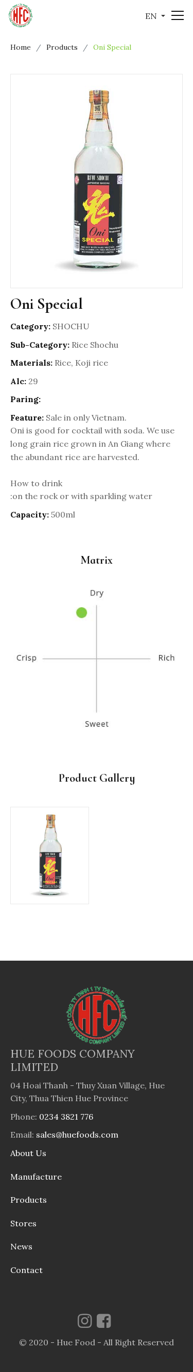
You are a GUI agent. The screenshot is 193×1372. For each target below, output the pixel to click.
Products (62, 47)
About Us (28, 1153)
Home (20, 47)
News (21, 1246)
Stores (23, 1223)
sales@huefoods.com (77, 1134)
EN (152, 16)
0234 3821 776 (66, 1116)
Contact (26, 1270)
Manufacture (36, 1176)
